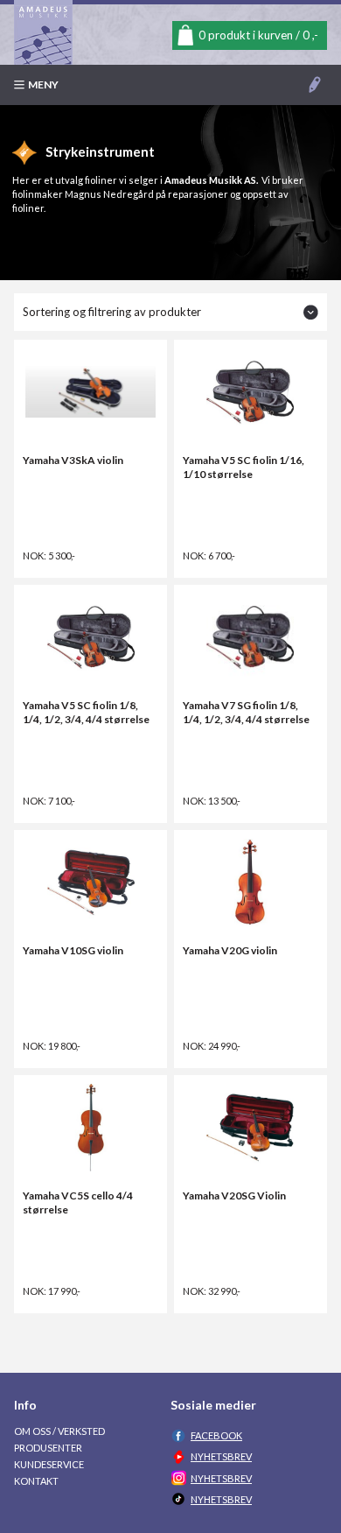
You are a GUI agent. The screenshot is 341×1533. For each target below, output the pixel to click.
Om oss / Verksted (59, 1431)
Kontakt (36, 1481)
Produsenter (48, 1447)
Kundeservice (49, 1464)
